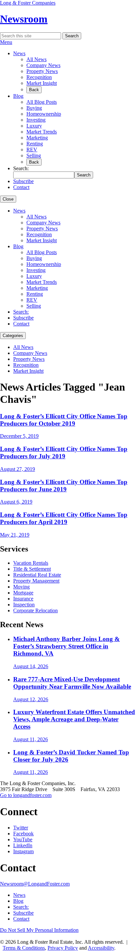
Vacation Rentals (30, 563)
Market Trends (41, 131)
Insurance (23, 598)
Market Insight (41, 83)
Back (34, 89)
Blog (18, 96)
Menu (6, 42)
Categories (13, 335)
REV (31, 149)
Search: (21, 312)
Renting (34, 143)
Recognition (39, 77)
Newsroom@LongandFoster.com (35, 884)
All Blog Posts (41, 102)
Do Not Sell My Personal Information (39, 930)
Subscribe (23, 181)
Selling (33, 155)
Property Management (36, 581)
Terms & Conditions (24, 948)
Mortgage (23, 592)
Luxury (34, 126)
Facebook (23, 833)
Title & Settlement (32, 569)
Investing (36, 120)
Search (72, 35)
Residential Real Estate (37, 575)
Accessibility (101, 948)
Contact (21, 187)
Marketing (37, 137)
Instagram (23, 851)
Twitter (20, 827)
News (19, 53)
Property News (42, 71)
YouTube (22, 839)
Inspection (24, 604)
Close (8, 199)
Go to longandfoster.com (25, 795)
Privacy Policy (63, 948)
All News (36, 59)
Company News (43, 65)
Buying (34, 108)
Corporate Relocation (35, 610)
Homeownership (43, 114)
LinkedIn (22, 845)
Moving (21, 587)
